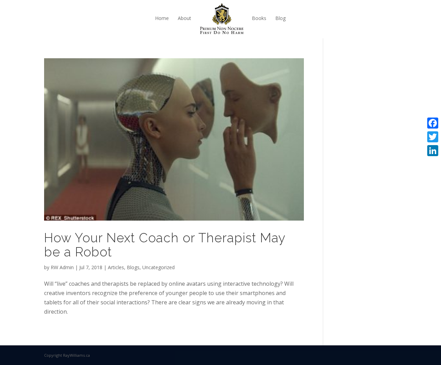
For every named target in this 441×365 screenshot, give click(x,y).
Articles (116, 267)
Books (259, 18)
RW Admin (62, 267)
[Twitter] (433, 137)
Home (162, 18)
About (184, 18)
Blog (280, 18)
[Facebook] (433, 123)
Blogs (133, 267)
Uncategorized (158, 267)
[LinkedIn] (433, 151)
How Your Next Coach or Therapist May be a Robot (164, 245)
